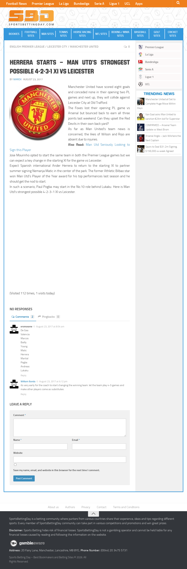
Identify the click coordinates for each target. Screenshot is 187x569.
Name (17, 440)
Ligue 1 (114, 4)
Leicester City (57, 46)
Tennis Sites (63, 33)
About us (53, 507)
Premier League (43, 4)
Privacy (85, 507)
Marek (17, 79)
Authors (70, 507)
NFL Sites (101, 34)
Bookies (14, 34)
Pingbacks (50, 316)
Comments (24, 316)
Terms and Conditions (126, 507)
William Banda (28, 381)
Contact (101, 507)
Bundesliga (81, 4)
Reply (23, 375)
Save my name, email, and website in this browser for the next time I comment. (56, 470)
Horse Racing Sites (82, 33)
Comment (19, 415)
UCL (127, 4)
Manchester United (84, 46)
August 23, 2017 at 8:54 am (50, 326)
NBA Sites (47, 34)
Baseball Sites (140, 33)
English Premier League (27, 46)
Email (76, 440)
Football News (16, 4)
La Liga (64, 4)
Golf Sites (157, 33)
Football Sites (31, 33)
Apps (138, 4)
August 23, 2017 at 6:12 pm (53, 381)
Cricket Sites (173, 33)
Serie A (99, 4)
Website (17, 452)
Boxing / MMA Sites (120, 33)
